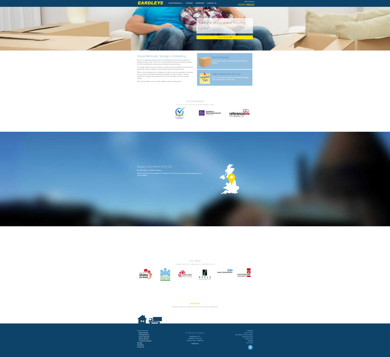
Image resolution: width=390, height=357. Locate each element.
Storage (139, 343)
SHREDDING (200, 3)
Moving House (143, 333)
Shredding (140, 345)
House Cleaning (144, 337)
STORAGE (189, 3)
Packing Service (144, 335)
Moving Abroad (144, 339)
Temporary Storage (145, 341)
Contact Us (140, 347)
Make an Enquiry (224, 37)
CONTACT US (211, 3)
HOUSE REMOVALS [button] (175, 3)
